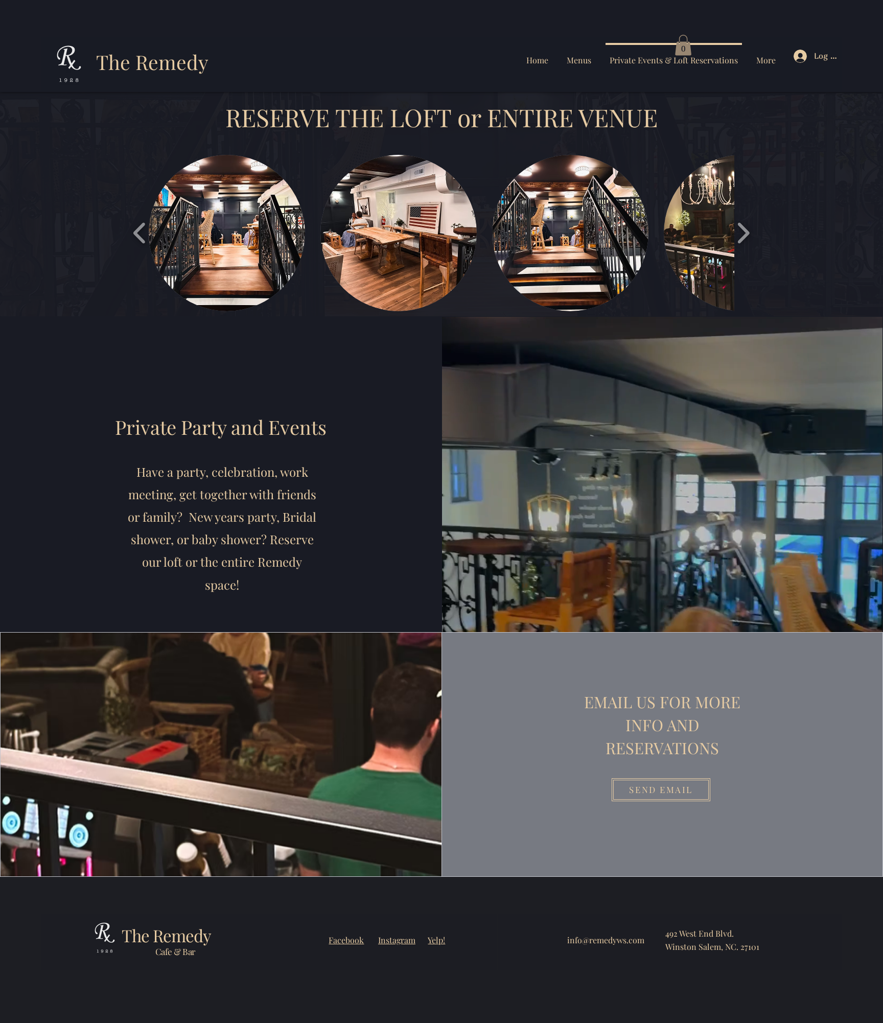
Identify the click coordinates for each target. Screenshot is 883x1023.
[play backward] (139, 233)
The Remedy (152, 62)
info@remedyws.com (605, 940)
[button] (683, 45)
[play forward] (743, 233)
